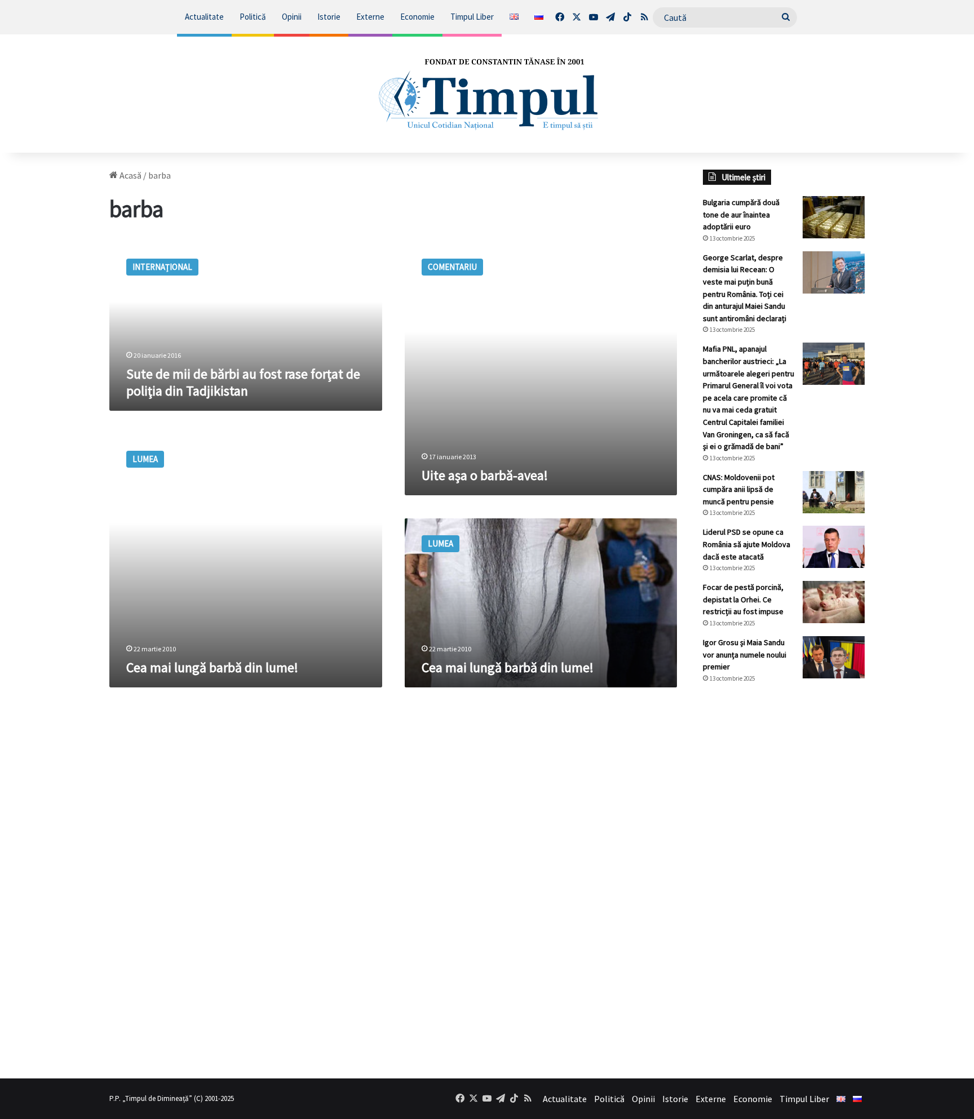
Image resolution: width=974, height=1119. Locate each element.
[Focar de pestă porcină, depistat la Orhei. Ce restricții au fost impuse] (834, 602)
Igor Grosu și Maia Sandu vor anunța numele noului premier (744, 654)
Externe (370, 16)
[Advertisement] (784, 881)
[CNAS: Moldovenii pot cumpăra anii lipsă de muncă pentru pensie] (834, 492)
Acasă (129, 175)
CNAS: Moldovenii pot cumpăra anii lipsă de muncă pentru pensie (738, 489)
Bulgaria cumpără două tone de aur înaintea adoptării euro (741, 214)
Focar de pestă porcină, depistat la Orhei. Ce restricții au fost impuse (743, 599)
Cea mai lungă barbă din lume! (212, 667)
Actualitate (204, 16)
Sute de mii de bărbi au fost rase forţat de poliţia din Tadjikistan (243, 382)
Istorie (328, 16)
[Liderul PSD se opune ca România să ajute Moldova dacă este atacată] (834, 547)
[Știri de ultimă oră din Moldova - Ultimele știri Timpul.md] (487, 93)
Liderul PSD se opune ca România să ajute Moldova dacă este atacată (746, 544)
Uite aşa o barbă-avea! (485, 475)
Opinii (292, 16)
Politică (253, 16)
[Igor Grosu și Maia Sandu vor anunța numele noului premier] (834, 657)
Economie (417, 16)
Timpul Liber (472, 16)
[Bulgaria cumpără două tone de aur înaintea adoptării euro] (834, 217)
